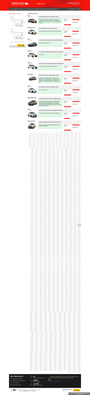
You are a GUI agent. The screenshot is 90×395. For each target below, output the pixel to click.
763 (45, 268)
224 (49, 170)
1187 (32, 349)
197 (36, 166)
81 (64, 144)
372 (66, 196)
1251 (74, 360)
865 (70, 286)
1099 (32, 332)
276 (66, 179)
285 (53, 181)
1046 (41, 321)
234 (40, 172)
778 (57, 271)
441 (53, 209)
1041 (69, 319)
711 (79, 257)
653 (36, 249)
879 (79, 288)
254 (75, 174)
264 (66, 177)
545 (36, 229)
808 (32, 277)
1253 (31, 362)
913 (70, 295)
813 (53, 277)
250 (57, 174)
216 (66, 168)
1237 (60, 358)
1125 (51, 336)
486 (40, 218)
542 (75, 227)
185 (36, 163)
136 (32, 155)
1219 (79, 354)
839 (62, 281)
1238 (65, 358)
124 (32, 153)
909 (53, 295)
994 (57, 310)
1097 (74, 330)
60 (37, 142)
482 (75, 216)
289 (70, 181)
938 (75, 299)
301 (70, 183)
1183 (65, 347)
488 (49, 218)
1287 (36, 369)
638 (75, 244)
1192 (55, 349)
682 (57, 253)
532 (32, 227)
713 (36, 260)
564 (66, 231)
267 (79, 177)
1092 (50, 330)
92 (52, 146)
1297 (69, 371)
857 (36, 286)
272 (49, 179)
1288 (41, 369)
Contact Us (55, 9)
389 (36, 201)
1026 (50, 316)
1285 (79, 367)
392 (49, 201)
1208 (79, 351)
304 (32, 185)
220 (32, 170)
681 (53, 253)
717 (53, 260)
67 (64, 142)
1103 (51, 332)
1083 (60, 327)
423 (79, 205)
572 (49, 233)
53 (64, 139)
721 (70, 260)
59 (33, 142)
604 (32, 240)
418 (57, 205)
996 (66, 310)
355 (45, 194)
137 (36, 155)
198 (40, 166)
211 (45, 168)
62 (45, 142)
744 (66, 264)
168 (66, 159)
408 (66, 203)
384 (66, 198)
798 (40, 275)
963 (79, 303)
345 (53, 192)
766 (57, 268)
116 (49, 150)
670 (57, 251)
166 (57, 159)
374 (75, 196)
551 (62, 229)
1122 (37, 336)
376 (32, 198)
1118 (70, 334)
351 (79, 192)
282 (40, 181)
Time (13, 25)
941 (36, 301)
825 (53, 279)
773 (36, 271)
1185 (74, 347)
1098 (79, 330)
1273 (74, 365)
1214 (55, 354)
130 (57, 153)
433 (70, 207)
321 (53, 187)
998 (75, 310)
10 (60, 133)
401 (36, 203)
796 (32, 275)
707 (62, 257)
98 (75, 146)
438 (40, 209)
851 (62, 284)
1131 (79, 336)
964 (32, 306)
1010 (79, 312)
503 (62, 220)
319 (45, 187)
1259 (60, 362)
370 (57, 196)
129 (53, 153)
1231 (31, 358)
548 (49, 229)
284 (49, 181)
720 (66, 260)
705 (53, 257)
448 (32, 212)
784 (32, 273)
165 (53, 159)
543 (79, 227)
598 (57, 238)
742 (57, 264)
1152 (74, 340)
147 (79, 155)
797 (36, 275)
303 (79, 183)
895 (45, 292)
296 (49, 183)
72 (30, 144)
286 (57, 181)
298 (57, 183)
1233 (41, 358)
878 (75, 288)
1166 (37, 345)
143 (62, 155)
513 (53, 222)
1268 (50, 365)
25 (64, 135)
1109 (79, 332)
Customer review (37, 9)
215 (62, 168)
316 (32, 187)
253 (70, 174)
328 (32, 190)
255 (79, 174)
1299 (79, 371)
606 (40, 240)
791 (62, 273)
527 (62, 225)
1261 (69, 362)
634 (57, 244)
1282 (65, 367)
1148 (55, 340)
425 (36, 207)
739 (45, 264)
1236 (55, 358)
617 (36, 242)
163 (45, 159)
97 (71, 146)
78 (52, 144)
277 (70, 179)
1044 (31, 321)
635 (62, 244)
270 (40, 179)
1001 (36, 312)
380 (49, 198)
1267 (45, 365)
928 (32, 299)
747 (79, 264)
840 (66, 281)
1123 (41, 336)
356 (49, 194)
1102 (46, 332)
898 (57, 292)
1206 (69, 351)
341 (36, 192)
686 (75, 253)
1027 (55, 316)
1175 (79, 345)
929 (36, 299)
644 (49, 246)
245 (36, 174)
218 (75, 168)
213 (53, 168)
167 (62, 159)
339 (79, 190)
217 (70, 168)
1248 (60, 360)
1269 (55, 365)
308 (49, 185)
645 (53, 246)
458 (75, 212)
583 (45, 236)
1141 (74, 338)
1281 (60, 367)
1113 (46, 334)
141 (53, 155)
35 (49, 137)
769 (70, 268)
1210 (36, 354)
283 (45, 181)
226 (57, 170)
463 (45, 214)
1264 (31, 365)
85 (79, 144)
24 (60, 135)
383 (62, 198)
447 (79, 209)
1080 (45, 327)
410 (75, 203)
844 (32, 284)
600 (66, 238)
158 (75, 157)
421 (70, 205)
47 (41, 139)
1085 (69, 327)
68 (68, 142)
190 (57, 163)
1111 (37, 334)
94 (60, 146)
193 (70, 163)
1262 (74, 362)
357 (53, 194)
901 (70, 292)
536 (49, 227)
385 (70, 198)
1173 (70, 345)
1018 (65, 314)
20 (45, 135)
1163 (74, 343)
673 (70, 251)
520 (32, 225)
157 (70, 157)
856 (32, 286)
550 (57, 229)
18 (37, 135)
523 (45, 225)
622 (57, 242)
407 (62, 203)
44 (30, 139)
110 (75, 148)
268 (32, 179)
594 (40, 238)
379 (45, 198)
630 (40, 244)
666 (40, 251)
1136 (51, 338)
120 (66, 150)
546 (40, 229)
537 (53, 227)
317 (36, 187)
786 (40, 273)
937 (70, 299)
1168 (46, 345)
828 (66, 279)
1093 (55, 330)
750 (40, 266)
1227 (65, 356)
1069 (45, 325)
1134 (41, 338)
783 (79, 271)
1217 (69, 354)
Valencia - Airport (55, 86)
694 (57, 255)
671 (62, 251)
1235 (50, 358)
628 (32, 244)
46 (37, 139)
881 (36, 290)
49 (49, 139)
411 (79, 203)
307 (45, 185)
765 (53, 268)
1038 (55, 319)
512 (49, 222)
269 (36, 179)
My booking (72, 9)
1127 (60, 336)
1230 (79, 356)
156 (66, 157)
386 (75, 198)
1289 (45, 369)
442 (57, 209)
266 (75, 177)
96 (68, 146)
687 (79, 253)
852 (66, 284)
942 (40, 301)
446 (75, 209)
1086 (74, 327)
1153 (79, 340)
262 (57, 177)
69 (71, 142)
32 (37, 137)
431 (62, 207)
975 (79, 306)
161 (36, 159)
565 (70, 231)
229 (70, 170)
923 (62, 297)
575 (62, 233)
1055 (31, 323)
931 (45, 299)
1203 (55, 351)
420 (66, 205)
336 (66, 190)
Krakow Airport (60, 51)
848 (49, 284)
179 (62, 161)
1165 (32, 345)
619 (45, 242)
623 (62, 242)
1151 (70, 340)
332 (49, 190)
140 (49, 155)
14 (75, 133)
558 (40, 231)
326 (75, 187)
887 (62, 290)
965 (36, 306)
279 (79, 179)
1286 (31, 369)
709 (70, 257)
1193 (60, 349)
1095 (65, 330)
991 (45, 310)
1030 (69, 316)
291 (79, 181)
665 (36, 251)
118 (58, 150)
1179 (46, 347)
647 (62, 246)
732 (66, 262)
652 (32, 249)
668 (49, 251)
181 (70, 161)
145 (70, 155)
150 (40, 157)
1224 (50, 356)
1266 (41, 365)
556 (32, 231)
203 (62, 166)
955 (45, 303)
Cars (25, 9)
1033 (31, 319)
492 (66, 218)
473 (36, 216)
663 (79, 249)
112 (32, 150)
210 (40, 168)
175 (45, 161)
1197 (79, 349)
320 (49, 187)
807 (79, 275)
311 (62, 185)
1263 (79, 362)
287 (62, 181)
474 (40, 216)
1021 (79, 314)
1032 (79, 316)
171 (79, 159)
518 (75, 222)
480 (66, 216)
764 (49, 268)
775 (45, 271)
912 (66, 295)
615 (79, 240)
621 (53, 242)
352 (32, 194)
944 (49, 301)
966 (40, 306)
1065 (79, 323)
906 (40, 295)
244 (32, 174)
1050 (60, 321)
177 (53, 161)
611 (62, 240)
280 (32, 181)
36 (52, 137)
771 (79, 268)
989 (36, 310)
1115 (56, 334)
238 (57, 172)
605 (36, 240)
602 (75, 238)
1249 (65, 360)
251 (62, 174)
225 (53, 170)
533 (36, 227)
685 (70, 253)
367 (45, 196)
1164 (79, 343)
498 (40, 220)
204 (66, 166)
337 (70, 190)
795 (79, 273)
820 (32, 279)
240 (66, 172)
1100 (37, 332)
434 (75, 207)
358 (57, 194)
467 (62, 214)
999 (79, 310)
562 (57, 231)
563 (62, 231)
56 (75, 139)
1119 (74, 334)
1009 (74, 312)
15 (79, 133)
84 (75, 144)
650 (75, 246)
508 (32, 222)
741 (53, 264)
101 (36, 148)
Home (11, 9)
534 (40, 227)
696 (66, 255)
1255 (41, 362)
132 (66, 153)
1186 (79, 347)
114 (41, 150)
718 (57, 260)
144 (66, 155)
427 (45, 207)
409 (70, 203)
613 (70, 240)
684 (66, 253)
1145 (41, 340)
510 (40, 222)
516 (66, 222)
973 (70, 306)
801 (53, 275)
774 (40, 271)
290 (75, 181)
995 (62, 310)
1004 (50, 312)
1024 (41, 316)
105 (53, 148)
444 (66, 209)
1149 (60, 340)
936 (66, 299)
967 (45, 306)
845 (36, 284)
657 (53, 249)
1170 (55, 345)
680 (49, 253)
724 (32, 262)
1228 (69, 356)
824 (49, 279)
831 (79, 279)
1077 (31, 327)
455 (62, 212)
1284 (74, 367)
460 (32, 214)
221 (36, 170)
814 (57, 277)
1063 (69, 323)
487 (45, 218)
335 (62, 190)
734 (75, 262)
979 (45, 308)
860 (49, 286)
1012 (36, 314)
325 (70, 187)
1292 (60, 369)
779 (62, 271)
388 (32, 201)
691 (45, 255)
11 (64, 133)
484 (32, 218)
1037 (50, 319)
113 (36, 150)
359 (62, 194)
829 (70, 279)
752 (49, 266)
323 (62, 187)
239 (62, 172)
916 (32, 297)
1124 (46, 336)
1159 (55, 343)
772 (32, 271)
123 (79, 150)
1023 (36, 316)
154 (57, 157)
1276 (36, 367)
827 (62, 279)
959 (62, 303)
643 (45, 246)
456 (66, 212)
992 (49, 310)
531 (79, 225)
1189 (41, 349)
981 (53, 308)
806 (75, 275)
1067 (36, 325)
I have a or (17, 42)
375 (79, 196)
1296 (79, 369)
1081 (50, 327)
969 (53, 306)
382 (57, 198)
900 (66, 292)
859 (45, 286)
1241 (79, 358)
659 (62, 249)
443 (62, 209)
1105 (60, 332)
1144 (37, 340)
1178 (41, 347)
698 (75, 255)
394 (57, 201)
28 (75, 135)
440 (49, 209)
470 (75, 214)
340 (32, 192)
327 (79, 187)
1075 (74, 325)
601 (70, 238)
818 (75, 277)
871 (45, 288)
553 (70, 229)
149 (36, 157)
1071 (55, 325)
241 (70, 172)
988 (32, 310)
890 (75, 290)
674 (75, 251)
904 (32, 295)
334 (57, 190)
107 (62, 148)
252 (66, 174)
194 (75, 163)
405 (53, 203)
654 (40, 249)
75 (41, 144)
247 (45, 174)
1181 (55, 347)
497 (36, 220)
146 (75, 155)
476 (49, 216)
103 (45, 148)
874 (57, 288)
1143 (32, 340)
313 (70, 185)
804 (66, 275)
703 (45, 257)
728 (49, 262)
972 (66, 306)
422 (75, 205)
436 (32, 209)
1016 (55, 314)
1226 (60, 356)
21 (49, 135)
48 (45, 139)
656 (49, 249)
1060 (55, 323)
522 (40, 225)
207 (79, 166)
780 (66, 271)
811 (45, 277)
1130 (74, 336)
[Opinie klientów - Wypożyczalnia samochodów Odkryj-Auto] (77, 9)
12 (68, 133)
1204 (60, 351)
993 (53, 310)
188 (49, 163)
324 (66, 187)
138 (40, 155)
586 (57, 236)
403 (45, 203)
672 (66, 251)
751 (45, 266)
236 (49, 172)
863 (62, 286)
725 (36, 262)
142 (57, 155)
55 (71, 139)
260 (49, 177)
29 (79, 135)
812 (49, 277)
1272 (69, 365)
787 (45, 273)
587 (62, 236)
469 (70, 214)
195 (79, 163)
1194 (65, 349)
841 (70, 281)
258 (40, 177)
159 (79, 157)
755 (62, 266)
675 (79, 251)
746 (75, 264)
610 (58, 240)
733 (70, 262)
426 (40, 207)
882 (40, 290)
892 (32, 292)
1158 (51, 343)
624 (66, 242)
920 (49, 297)
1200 (41, 351)
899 (62, 292)
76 (45, 144)
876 (66, 288)
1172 (65, 345)
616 (32, 242)
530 (75, 225)
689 (36, 255)
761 (36, 268)
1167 (41, 345)
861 (53, 286)
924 (66, 297)
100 (32, 148)
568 (32, 233)
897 (53, 292)
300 (66, 183)
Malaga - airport (55, 16)
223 (45, 170)
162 (40, 159)
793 (70, 273)
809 (36, 277)
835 (45, 281)
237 (53, 172)
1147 (51, 340)
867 (79, 286)
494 (75, 218)
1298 (74, 371)
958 (57, 303)
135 (79, 153)
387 (79, 198)
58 (30, 142)
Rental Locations (30, 9)
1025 (45, 316)
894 (40, 292)
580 (32, 236)
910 (58, 295)
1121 (32, 336)
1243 (36, 360)
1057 (41, 323)
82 (68, 144)
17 (33, 135)
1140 (70, 338)
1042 (74, 319)
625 (70, 242)
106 (58, 148)
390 (40, 201)
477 (53, 216)
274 (57, 179)
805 (70, 275)
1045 (36, 321)
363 (79, 194)
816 (66, 277)
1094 (60, 330)
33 (41, 137)
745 (70, 264)
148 (32, 157)
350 (75, 192)
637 (70, 244)
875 (62, 288)
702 (40, 257)
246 (40, 174)
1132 (32, 338)
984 (66, 308)
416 (49, 205)
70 (75, 142)
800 (49, 275)
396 (66, 201)
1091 (45, 330)
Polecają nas (25, 389)
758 (75, 266)
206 (75, 166)
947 (62, 301)
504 (66, 220)
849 (53, 284)
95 (64, 146)
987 (79, 308)
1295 (74, 369)
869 (36, 288)
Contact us (76, 390)
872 (49, 288)
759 (79, 266)
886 (57, 290)
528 (66, 225)
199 (45, 166)
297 (53, 183)
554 (75, 229)
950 (75, 301)
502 (57, 220)
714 (40, 260)
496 (32, 220)
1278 (45, 367)
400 (32, 203)
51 (56, 139)
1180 (51, 347)
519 (79, 222)
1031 (74, 316)
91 (49, 146)
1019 (69, 314)
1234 (45, 358)
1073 (65, 325)
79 (56, 144)
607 (45, 240)
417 (53, 205)
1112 (42, 334)
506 (75, 220)
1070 (50, 325)
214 (57, 168)
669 (53, 251)
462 (40, 214)
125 (36, 153)
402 (40, 203)
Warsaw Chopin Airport (58, 40)
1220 (31, 356)
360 (66, 194)
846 (40, 284)
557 (36, 231)
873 (53, 288)
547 (45, 229)
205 (70, 166)
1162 (70, 343)
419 (62, 205)
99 (79, 146)
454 (57, 212)
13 (71, 133)
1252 (79, 360)
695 (62, 255)
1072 (60, 325)
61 (41, 142)
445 (70, 209)
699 (79, 255)
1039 (60, 319)
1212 (45, 354)
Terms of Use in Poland (18, 9)
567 (79, 231)
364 (32, 196)
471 (79, 214)
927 (79, 297)
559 (45, 231)
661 (70, 249)
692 (49, 255)
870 (40, 288)
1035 (41, 319)
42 (75, 137)
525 (53, 225)
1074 (69, 325)
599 (62, 238)
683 (62, 253)
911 (62, 295)
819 (79, 277)
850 (57, 284)
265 (70, 177)
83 (71, 144)
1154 (32, 343)
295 (45, 183)
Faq (30, 390)
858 (40, 286)
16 (30, 135)
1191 (51, 349)
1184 (70, 347)
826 (57, 279)
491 (62, 218)
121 (70, 150)
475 (45, 216)
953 (36, 303)
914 (75, 295)
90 (45, 146)
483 (79, 216)
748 (32, 266)
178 (57, 161)
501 (53, 220)
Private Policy (19, 389)
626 (75, 242)
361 (70, 194)
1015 (50, 314)
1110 (33, 334)
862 (57, 286)
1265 (36, 365)
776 (49, 271)
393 (53, 201)
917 (36, 297)
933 (53, 299)
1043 (79, 319)
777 (53, 271)
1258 (55, 362)
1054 (79, 321)
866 (75, 286)
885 (53, 290)
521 (36, 225)
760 (32, 268)
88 (37, 146)
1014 (45, 314)
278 (75, 179)
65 (56, 142)
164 (49, 159)
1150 (65, 340)
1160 (60, 343)
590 (75, 236)
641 (36, 246)
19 (41, 135)
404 (49, 203)
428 (49, 207)
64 (52, 142)
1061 (60, 323)
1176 (32, 347)
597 (53, 238)
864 (66, 286)
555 (79, 229)
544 (32, 229)
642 (40, 246)
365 (36, 196)
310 (58, 185)
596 (49, 238)
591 (79, 236)
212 (49, 168)
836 (49, 281)
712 (32, 260)
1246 (50, 360)
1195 (70, 349)
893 (36, 292)
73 (33, 144)
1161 (65, 343)
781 (70, 271)
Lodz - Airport (54, 28)
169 (70, 159)
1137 (55, 338)
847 (45, 284)
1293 (65, 369)
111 (79, 148)
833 (36, 281)
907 (45, 295)
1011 (31, 314)
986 (75, 308)
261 (53, 177)
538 (57, 227)
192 (66, 163)
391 (45, 201)
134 (75, 153)
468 (66, 214)
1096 (69, 330)
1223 (45, 356)
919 (45, 297)
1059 (50, 323)
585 (53, 236)
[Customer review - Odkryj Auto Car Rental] (79, 9)
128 (49, 153)
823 (45, 279)
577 (70, 233)
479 (62, 216)
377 (36, 198)
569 (36, 233)
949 (70, 301)
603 (79, 238)
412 (32, 205)
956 (49, 303)
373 (70, 196)
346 (57, 192)
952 (32, 303)
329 (36, 190)
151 (45, 157)
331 (45, 190)
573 (53, 233)
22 (52, 135)
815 (62, 277)
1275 (31, 367)
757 (70, 266)
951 (79, 301)
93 (56, 146)
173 (36, 161)
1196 (74, 349)
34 (45, 137)
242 (75, 172)
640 (32, 246)
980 (49, 308)
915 (79, 295)
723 (79, 260)
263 (62, 177)
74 (37, 144)
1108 (74, 332)
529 (70, 225)
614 (75, 240)
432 (66, 207)
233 (36, 172)
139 (45, 155)
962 (75, 303)
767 (62, 268)
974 (75, 306)
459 (79, 212)
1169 (51, 345)
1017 (60, 314)
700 (32, 257)
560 (49, 231)
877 (70, 288)
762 (40, 268)
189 (53, 163)
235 (45, 172)
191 (62, 163)
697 (70, 255)
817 (70, 277)
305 (36, 185)
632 (49, 244)
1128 (65, 336)
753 (53, 266)
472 (32, 216)
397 (70, 201)
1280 (55, 367)
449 (36, 212)
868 (32, 288)
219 (79, 168)
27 (71, 135)
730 (57, 262)
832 (32, 281)
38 (60, 137)
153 (53, 157)
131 (62, 153)
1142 (79, 338)
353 (36, 194)
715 (45, 260)
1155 (37, 343)
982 (57, 308)
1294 (69, 369)
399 (79, 201)
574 (57, 233)
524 (49, 225)
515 (62, 222)
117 (53, 150)
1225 (55, 356)
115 (45, 150)
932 (49, 299)
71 (79, 142)
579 (79, 233)
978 (40, 308)
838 (57, 281)
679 (45, 253)
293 (36, 183)
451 (45, 212)
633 (53, 244)
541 (70, 227)
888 (66, 290)
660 (66, 249)
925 (70, 297)
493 (70, 218)
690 (40, 255)
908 (49, 295)
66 (60, 142)
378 (40, 198)
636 (66, 244)
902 (75, 292)
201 (53, 166)
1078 (36, 327)
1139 (65, 338)
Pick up (12, 16)
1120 (79, 334)
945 (53, 301)
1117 (65, 334)
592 (32, 238)
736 (32, 264)
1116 (60, 334)
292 (32, 183)
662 (75, 249)
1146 (46, 340)
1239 (69, 358)
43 (79, 137)
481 (70, 216)
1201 (45, 351)
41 (71, 137)
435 (79, 207)
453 (53, 212)
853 (70, 284)
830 (75, 279)
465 (53, 214)
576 (66, 233)
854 (75, 284)
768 (66, 268)
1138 (60, 338)
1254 (36, 362)
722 (75, 260)
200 (49, 166)
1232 (36, 358)
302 (75, 183)
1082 (55, 327)
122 (75, 150)
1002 (41, 312)
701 (36, 257)
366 (40, 196)
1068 (41, 325)
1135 (46, 338)
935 (62, 299)
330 (40, 190)
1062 (65, 323)
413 (36, 205)
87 (33, 146)
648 (66, 246)
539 (62, 227)
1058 (45, 323)
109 (71, 148)
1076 (79, 325)
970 (57, 306)
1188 (37, 349)
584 (49, 236)
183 (79, 161)
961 (70, 303)
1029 (65, 316)
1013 (41, 314)
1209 (31, 354)
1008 (69, 312)
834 (40, 281)
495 (79, 218)
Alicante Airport (57, 122)
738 (40, 264)
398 (75, 201)
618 (40, 242)
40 (68, 137)
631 (45, 244)
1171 (60, 345)
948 (66, 301)
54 (68, 139)
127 (45, 153)
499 (45, 220)
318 (40, 187)
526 (57, 225)
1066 (31, 325)
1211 (41, 354)
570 (40, 233)
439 (45, 209)
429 (53, 207)
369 (53, 196)
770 (75, 268)
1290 (50, 369)
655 (45, 249)
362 (75, 194)
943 (45, 301)
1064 (74, 323)
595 (45, 238)
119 (62, 150)
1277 (41, 367)
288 (66, 181)
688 (32, 255)
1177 (37, 347)
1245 (45, 360)
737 (36, 264)
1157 (46, 343)
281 (36, 181)
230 (75, 170)
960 (66, 303)
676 (32, 253)
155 (62, 157)
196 (32, 166)
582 (40, 236)
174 (40, 161)
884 (49, 290)
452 (49, 212)
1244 (41, 360)
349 (70, 192)
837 (53, 281)
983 (62, 308)
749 (36, 266)
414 (40, 205)
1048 (50, 321)
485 (36, 218)
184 (32, 163)
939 (79, 299)
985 (70, 308)
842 (75, 281)
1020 (74, 314)
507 (79, 220)
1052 (69, 321)
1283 (69, 367)
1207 (74, 351)
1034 (36, 319)
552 (66, 229)
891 (79, 290)
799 (45, 275)
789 (53, 273)
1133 (37, 338)
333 (53, 190)
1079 (41, 327)
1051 (65, 321)
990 (40, 310)
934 (57, 299)
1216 (65, 354)
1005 (55, 312)
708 (66, 257)
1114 (51, 334)
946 (57, 301)
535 (45, 227)
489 (53, 218)
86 (30, 146)
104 (49, 148)
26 (68, 135)
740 (49, 264)
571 (45, 233)
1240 (74, 358)
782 (75, 271)
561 (53, 231)
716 (49, 260)
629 (36, 244)
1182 (60, 347)
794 (75, 273)
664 (32, 251)
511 (45, 222)
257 (36, 177)
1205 (65, 351)
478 (57, 216)
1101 (41, 332)
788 (49, 273)
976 (32, 308)
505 (70, 220)
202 (57, 166)
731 (62, 262)
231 (79, 170)
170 (75, 159)
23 (56, 135)
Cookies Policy (25, 390)
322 (57, 187)
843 (79, 281)
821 (36, 279)
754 (57, 266)
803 (62, 275)
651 (79, 246)
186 (40, 163)
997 (70, 310)
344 (49, 192)
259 (45, 177)
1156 (41, 343)
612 (66, 240)
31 (33, 137)
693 (53, 255)
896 (49, 292)
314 (75, 185)
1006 (60, 312)
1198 (31, 351)
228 (66, 170)
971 (62, 306)
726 (40, 262)
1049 (55, 321)
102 (41, 148)
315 (79, 185)
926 (75, 297)
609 (53, 240)
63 (49, 142)
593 (36, 238)
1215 (60, 354)
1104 (55, 332)
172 (32, 161)
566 (75, 231)
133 (70, 153)
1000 (31, 312)
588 (66, 236)
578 (75, 233)
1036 (45, 319)
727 (45, 262)
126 (40, 153)
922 (57, 297)
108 (66, 148)
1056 (36, 323)
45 (33, 139)
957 (53, 303)
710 (75, 257)
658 (57, 249)
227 (62, 170)
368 (49, 196)
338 (75, 190)
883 (45, 290)
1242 (31, 360)
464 (49, 214)
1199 (36, 351)
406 (58, 203)
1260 (65, 362)
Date (13, 21)
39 (64, 137)
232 (32, 172)
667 (45, 251)
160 (32, 159)
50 (52, 139)
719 (62, 260)
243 (79, 172)
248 (49, 174)
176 (49, 161)
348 (66, 192)
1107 (70, 332)
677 (36, 253)
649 (70, 246)
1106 (65, 332)
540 (66, 227)
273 (53, 179)
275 (62, 179)
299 (62, 183)
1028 (60, 316)
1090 (41, 330)
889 (70, 290)
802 (57, 275)
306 (40, 185)
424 (32, 207)
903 (79, 292)
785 (36, 273)
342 (40, 192)
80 (60, 144)
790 (57, 273)
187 (45, 163)
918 (40, 297)
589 (70, 236)
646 (57, 246)
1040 (65, 319)
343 (45, 192)
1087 (79, 327)
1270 (60, 365)
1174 (74, 345)
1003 (45, 312)
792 (66, 273)
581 (36, 236)
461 (36, 214)
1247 (55, 360)
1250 (69, 360)
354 (40, 194)
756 (66, 266)
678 (40, 253)
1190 (46, 349)
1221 (36, 356)
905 (36, 295)
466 (57, 214)
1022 (31, 316)
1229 (74, 356)
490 (57, 218)
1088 (31, 330)
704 (49, 257)
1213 (50, 354)
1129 (70, 336)
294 (40, 183)
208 (32, 168)
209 (36, 168)
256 (32, 177)
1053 (74, 321)
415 (45, 205)
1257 (50, 362)
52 (60, 139)
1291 (55, 369)
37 (56, 137)
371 (62, 196)
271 (45, 179)
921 (53, 297)
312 (66, 185)
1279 (50, 367)
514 (57, 222)
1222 (41, 356)
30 (30, 137)
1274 (79, 365)
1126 (55, 336)
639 (79, 244)
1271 (65, 365)
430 (57, 207)
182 (75, 161)
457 (70, 212)
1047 (45, 321)
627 (79, 242)
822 (40, 279)
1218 (74, 354)
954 (40, 303)
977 (36, 308)
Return (11, 29)
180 (66, 161)
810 (40, 277)
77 (49, 144)
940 (32, 301)
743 (62, 264)
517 (70, 222)
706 (58, 257)
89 (41, 146)
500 (49, 220)
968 (49, 306)
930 (40, 299)
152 (49, 157)
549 (53, 229)
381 (53, 198)
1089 (36, 330)
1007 (65, 312)
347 (62, 192)
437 (36, 209)
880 (32, 290)
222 (40, 170)
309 (53, 185)
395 (62, 201)
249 (53, 174)
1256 (45, 362)
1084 (65, 327)
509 (36, 222)
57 (79, 139)
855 (79, 284)
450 (40, 212)
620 (49, 242)
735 (79, 262)
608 (49, 240)
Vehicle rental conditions (47, 9)
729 (53, 262)
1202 (50, 351)
